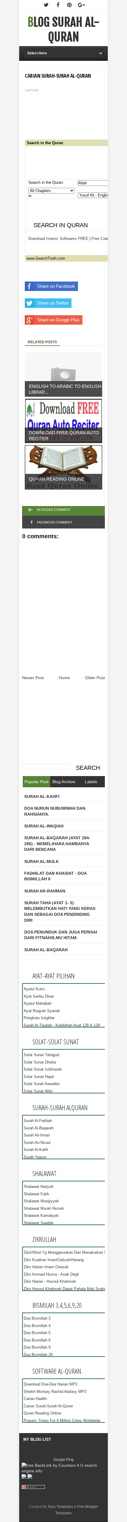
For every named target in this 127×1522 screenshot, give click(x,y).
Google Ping (63, 1460)
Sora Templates (60, 1507)
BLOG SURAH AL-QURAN (63, 29)
